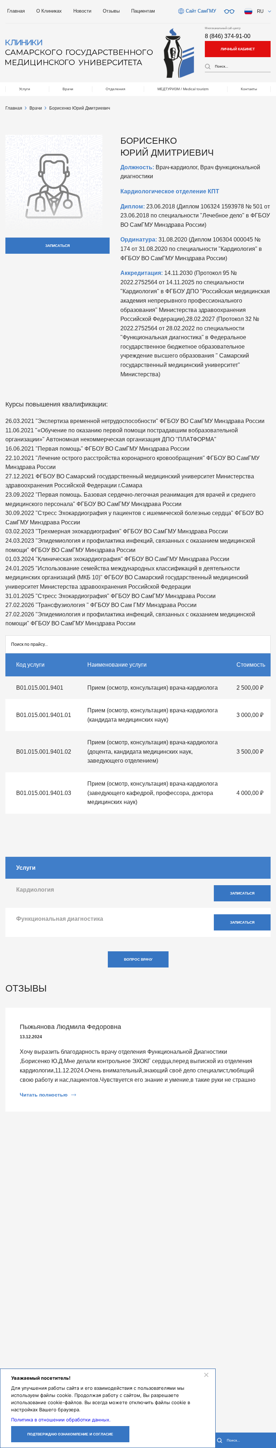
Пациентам (143, 11)
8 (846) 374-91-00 (227, 36)
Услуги (24, 89)
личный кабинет (238, 49)
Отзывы (111, 11)
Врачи (68, 89)
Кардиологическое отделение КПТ (169, 191)
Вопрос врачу (138, 959)
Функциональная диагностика (59, 919)
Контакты (249, 89)
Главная (16, 11)
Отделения (115, 89)
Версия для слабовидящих (229, 11)
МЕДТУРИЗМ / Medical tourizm (182, 89)
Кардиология (35, 890)
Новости (82, 11)
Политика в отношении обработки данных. (61, 1419)
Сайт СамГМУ (201, 11)
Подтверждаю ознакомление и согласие (70, 1434)
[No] (206, 1374)
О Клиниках (49, 11)
